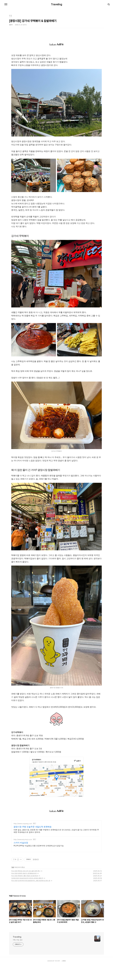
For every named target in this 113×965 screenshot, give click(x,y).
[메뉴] (6, 4)
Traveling (56, 4)
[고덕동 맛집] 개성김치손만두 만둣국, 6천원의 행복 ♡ (27, 878)
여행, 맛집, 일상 (17, 940)
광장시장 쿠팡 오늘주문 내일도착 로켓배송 (33, 827)
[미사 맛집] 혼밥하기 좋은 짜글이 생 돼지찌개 (24, 876)
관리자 (64, 961)
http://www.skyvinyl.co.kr (23, 839)
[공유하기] (18, 859)
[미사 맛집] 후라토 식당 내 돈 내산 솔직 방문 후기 (25, 871)
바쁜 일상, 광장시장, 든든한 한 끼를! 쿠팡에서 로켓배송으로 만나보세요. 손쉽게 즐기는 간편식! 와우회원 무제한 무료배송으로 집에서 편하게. (56, 831)
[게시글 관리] (20, 859)
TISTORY (57, 961)
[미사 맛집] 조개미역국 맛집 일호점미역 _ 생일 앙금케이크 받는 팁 (30, 880)
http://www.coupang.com (23, 823)
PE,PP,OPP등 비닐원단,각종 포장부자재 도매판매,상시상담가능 (39, 846)
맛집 (12, 867)
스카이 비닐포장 (21, 842)
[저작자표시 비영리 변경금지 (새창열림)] (36, 859)
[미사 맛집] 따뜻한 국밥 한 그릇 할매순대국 (24, 873)
